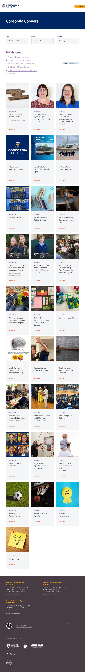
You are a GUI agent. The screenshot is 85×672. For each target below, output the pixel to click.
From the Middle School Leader (18, 57)
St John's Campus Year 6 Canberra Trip (21, 64)
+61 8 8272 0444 (19, 608)
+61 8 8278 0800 (55, 589)
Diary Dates (12, 74)
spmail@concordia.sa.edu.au (52, 591)
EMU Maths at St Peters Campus (18, 67)
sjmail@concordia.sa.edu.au (15, 591)
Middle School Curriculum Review (19, 60)
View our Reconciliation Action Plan (24, 627)
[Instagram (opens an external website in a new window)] (11, 654)
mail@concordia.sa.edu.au (15, 610)
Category (59, 36)
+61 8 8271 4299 (19, 589)
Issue (7, 36)
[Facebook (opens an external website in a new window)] (7, 654)
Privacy (20, 638)
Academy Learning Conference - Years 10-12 (22, 70)
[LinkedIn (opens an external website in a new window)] (14, 654)
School (33, 36)
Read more (12, 129)
